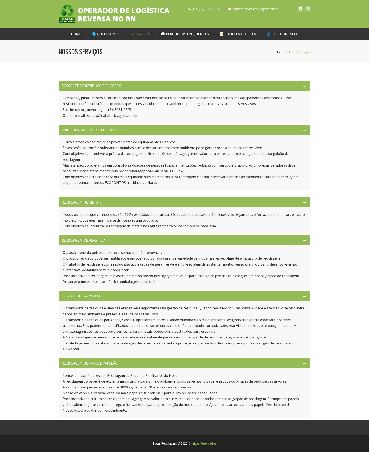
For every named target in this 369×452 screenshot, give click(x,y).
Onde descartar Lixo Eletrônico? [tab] (93, 129)
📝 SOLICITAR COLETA (238, 34)
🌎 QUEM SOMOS (106, 34)
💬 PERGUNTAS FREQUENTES (185, 34)
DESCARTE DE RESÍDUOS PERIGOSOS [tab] (91, 85)
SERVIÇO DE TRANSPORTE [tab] (83, 296)
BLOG (184, 46)
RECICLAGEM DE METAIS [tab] (81, 202)
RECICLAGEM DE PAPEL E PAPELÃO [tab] (90, 363)
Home (76, 34)
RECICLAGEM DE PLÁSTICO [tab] (83, 240)
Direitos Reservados (202, 443)
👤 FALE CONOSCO (281, 34)
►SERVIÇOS (140, 34)
